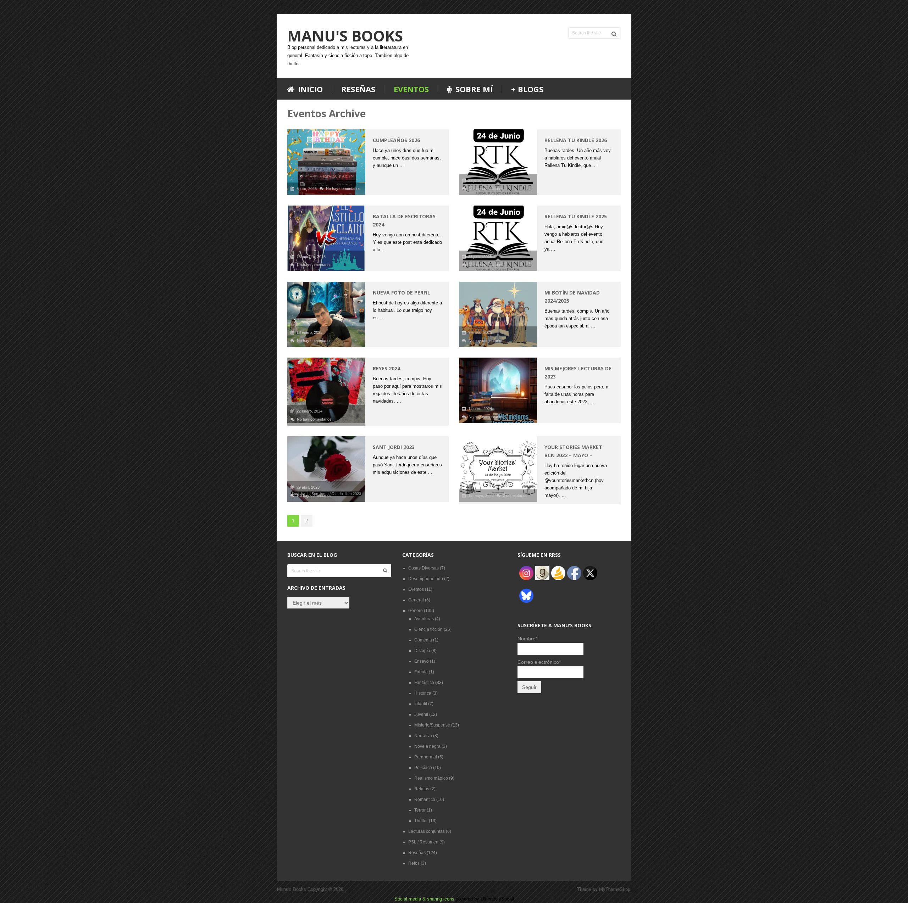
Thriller (421, 820)
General (416, 600)
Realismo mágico (431, 778)
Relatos (421, 788)
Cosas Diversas (423, 568)
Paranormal (425, 757)
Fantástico (424, 682)
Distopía (422, 650)
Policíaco (423, 767)
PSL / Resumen (423, 842)
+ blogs (527, 89)
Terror (420, 810)
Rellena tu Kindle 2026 (575, 140)
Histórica (422, 693)
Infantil (420, 703)
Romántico (424, 799)
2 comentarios (515, 495)
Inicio (309, 89)
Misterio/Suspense (432, 725)
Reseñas (358, 89)
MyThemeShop (614, 889)
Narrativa (423, 735)
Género (415, 610)
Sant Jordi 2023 (394, 447)
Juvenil (421, 714)
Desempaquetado (425, 578)
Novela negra (427, 746)
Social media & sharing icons (425, 899)
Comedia (423, 640)
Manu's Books (345, 35)
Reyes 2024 (386, 368)
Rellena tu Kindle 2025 (575, 216)
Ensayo (421, 661)
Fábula (421, 671)
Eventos (411, 89)
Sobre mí (473, 89)
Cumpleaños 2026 (396, 140)
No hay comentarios (343, 188)
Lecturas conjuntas (426, 831)
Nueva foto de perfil (401, 292)
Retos (414, 863)
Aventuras (424, 618)
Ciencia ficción (428, 629)
